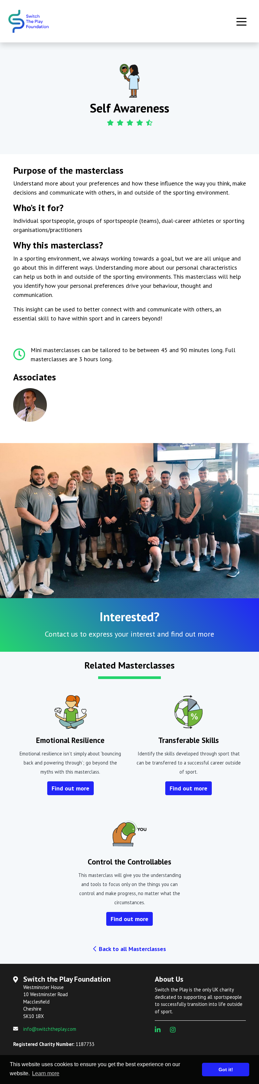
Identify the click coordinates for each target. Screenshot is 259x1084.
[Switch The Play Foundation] (38, 21)
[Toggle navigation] (241, 21)
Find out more (70, 788)
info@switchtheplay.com (49, 1029)
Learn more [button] (45, 1073)
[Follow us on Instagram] (175, 1029)
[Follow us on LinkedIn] (160, 1029)
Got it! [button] (226, 1069)
